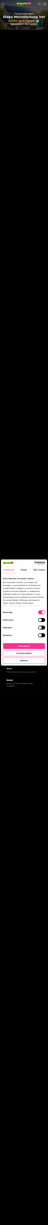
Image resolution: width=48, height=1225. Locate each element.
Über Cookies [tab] (39, 570)
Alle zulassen (24, 646)
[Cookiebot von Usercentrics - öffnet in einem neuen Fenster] (34, 563)
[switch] (41, 620)
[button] (3, 4)
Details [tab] (24, 570)
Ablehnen (24, 660)
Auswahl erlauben (24, 653)
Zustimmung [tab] (8, 570)
